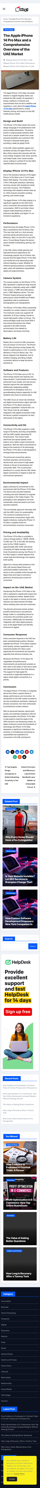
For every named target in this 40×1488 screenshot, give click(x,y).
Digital (3, 1324)
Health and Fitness (14, 1251)
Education (5, 1330)
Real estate (6, 1377)
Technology (8, 30)
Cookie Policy (19, 1474)
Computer (5, 1319)
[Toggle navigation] (4, 9)
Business (10, 1180)
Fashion (4, 1336)
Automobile (6, 1301)
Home (5, 19)
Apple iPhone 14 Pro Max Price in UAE (19, 66)
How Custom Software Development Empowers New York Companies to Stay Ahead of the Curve (19, 922)
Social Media (6, 1389)
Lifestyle (4, 1371)
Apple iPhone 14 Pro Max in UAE (19, 60)
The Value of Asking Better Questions (18, 1104)
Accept (12, 1479)
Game (3, 1348)
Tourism (4, 1401)
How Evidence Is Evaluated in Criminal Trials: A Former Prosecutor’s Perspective (20, 1086)
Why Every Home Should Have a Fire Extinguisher (19, 838)
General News (12, 1145)
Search (9, 938)
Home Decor (6, 1366)
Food (3, 1342)
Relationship (6, 1383)
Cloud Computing (8, 1313)
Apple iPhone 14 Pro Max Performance (20, 63)
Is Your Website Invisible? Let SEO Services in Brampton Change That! (20, 879)
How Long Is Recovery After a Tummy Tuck (18, 1275)
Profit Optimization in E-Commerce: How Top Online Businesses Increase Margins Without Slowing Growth (20, 1096)
